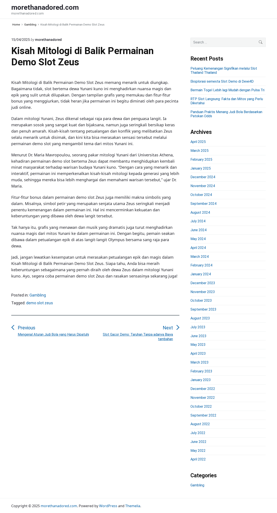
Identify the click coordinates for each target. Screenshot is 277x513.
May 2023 (198, 345)
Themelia (132, 505)
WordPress (108, 505)
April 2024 (198, 248)
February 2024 (201, 265)
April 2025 (198, 142)
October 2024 (201, 195)
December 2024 (202, 177)
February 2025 (201, 159)
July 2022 (197, 433)
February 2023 (201, 371)
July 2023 (197, 327)
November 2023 (202, 292)
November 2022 (202, 398)
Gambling (37, 295)
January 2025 (200, 168)
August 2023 (200, 318)
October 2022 (201, 406)
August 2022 (200, 424)
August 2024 (200, 212)
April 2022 (198, 459)
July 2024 (197, 221)
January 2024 (200, 274)
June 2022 (198, 442)
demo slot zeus (39, 303)
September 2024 (203, 204)
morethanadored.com (59, 505)
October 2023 (201, 300)
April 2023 (198, 353)
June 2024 (198, 230)
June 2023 (198, 336)
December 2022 (202, 389)
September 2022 (203, 415)
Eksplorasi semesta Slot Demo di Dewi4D (222, 81)
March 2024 (199, 257)
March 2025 (199, 151)
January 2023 (200, 380)
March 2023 (199, 362)
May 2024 (198, 239)
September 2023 (203, 309)
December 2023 (202, 283)
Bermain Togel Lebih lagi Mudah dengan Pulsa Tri (227, 90)
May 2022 (198, 451)
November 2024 (202, 186)
